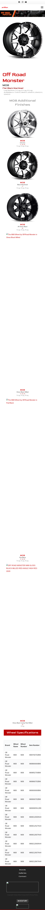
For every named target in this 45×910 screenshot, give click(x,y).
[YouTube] (26, 2)
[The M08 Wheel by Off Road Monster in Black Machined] (22, 40)
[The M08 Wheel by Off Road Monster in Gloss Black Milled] (22, 311)
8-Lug (26, 146)
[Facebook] (19, 2)
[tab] (21, 63)
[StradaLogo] (5, 7)
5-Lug (18, 146)
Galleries (22, 873)
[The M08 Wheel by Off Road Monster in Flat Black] (22, 476)
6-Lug (22, 146)
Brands (22, 870)
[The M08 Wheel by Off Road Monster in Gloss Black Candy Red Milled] (22, 642)
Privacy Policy (34, 895)
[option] (22, 40)
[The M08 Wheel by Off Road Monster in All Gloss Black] (22, 207)
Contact (22, 876)
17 (20, 144)
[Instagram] (22, 2)
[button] (42, 7)
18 (22, 144)
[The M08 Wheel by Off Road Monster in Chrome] (22, 123)
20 (24, 144)
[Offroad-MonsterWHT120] (22, 906)
